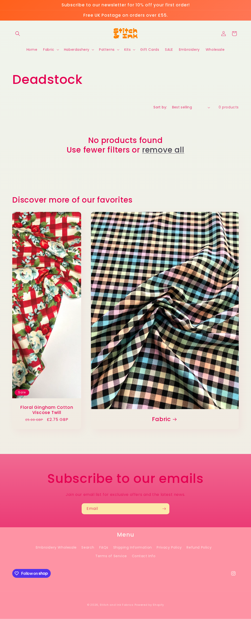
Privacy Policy (169, 547)
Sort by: (160, 107)
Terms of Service (111, 556)
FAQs (103, 547)
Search (87, 547)
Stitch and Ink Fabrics (116, 605)
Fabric (161, 419)
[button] (17, 33)
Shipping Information (132, 547)
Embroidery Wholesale (56, 547)
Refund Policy (199, 547)
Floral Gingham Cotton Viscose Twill (46, 410)
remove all (163, 150)
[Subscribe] (164, 509)
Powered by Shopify (149, 605)
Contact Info (144, 556)
